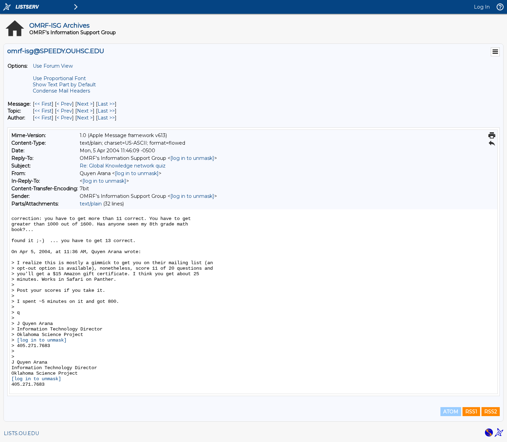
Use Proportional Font (59, 78)
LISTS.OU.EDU (21, 433)
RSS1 (471, 412)
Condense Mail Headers (61, 91)
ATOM (450, 412)
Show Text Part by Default (64, 84)
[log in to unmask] (192, 158)
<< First (43, 104)
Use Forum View (53, 66)
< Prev (64, 104)
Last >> (106, 104)
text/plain (91, 204)
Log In (482, 7)
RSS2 (490, 412)
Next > (85, 104)
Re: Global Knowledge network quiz (123, 166)
